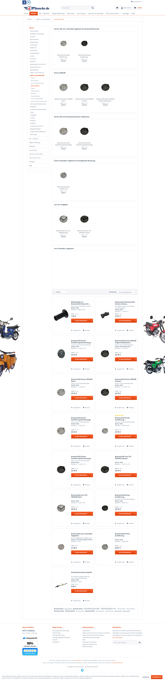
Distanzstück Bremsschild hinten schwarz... (125, 303)
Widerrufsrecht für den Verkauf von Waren (96, 633)
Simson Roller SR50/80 (37, 98)
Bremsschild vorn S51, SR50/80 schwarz (84, 232)
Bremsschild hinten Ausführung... (63, 56)
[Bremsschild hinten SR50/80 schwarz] (84, 87)
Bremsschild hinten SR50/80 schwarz (84, 100)
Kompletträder (34, 53)
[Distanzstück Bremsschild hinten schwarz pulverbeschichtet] (105, 315)
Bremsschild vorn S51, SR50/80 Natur (63, 232)
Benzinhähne (34, 39)
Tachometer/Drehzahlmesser (39, 109)
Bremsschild (59, 609)
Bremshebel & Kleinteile (37, 83)
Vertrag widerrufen (58, 635)
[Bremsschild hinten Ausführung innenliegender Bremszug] (63, 175)
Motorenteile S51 (35, 67)
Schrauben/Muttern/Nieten (39, 104)
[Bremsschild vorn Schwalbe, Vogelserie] (61, 546)
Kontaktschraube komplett (81, 572)
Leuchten (33, 59)
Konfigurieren (156, 677)
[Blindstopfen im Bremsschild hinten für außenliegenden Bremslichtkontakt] (61, 315)
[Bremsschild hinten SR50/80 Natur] (63, 87)
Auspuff (32, 37)
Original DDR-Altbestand (38, 132)
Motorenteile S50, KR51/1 (38, 64)
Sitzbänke (33, 107)
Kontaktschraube (92, 608)
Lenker (32, 56)
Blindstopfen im (108, 608)
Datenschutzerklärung (89, 644)
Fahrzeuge (33, 134)
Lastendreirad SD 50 (36, 126)
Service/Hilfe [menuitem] (137, 1)
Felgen (33, 88)
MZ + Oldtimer (33, 139)
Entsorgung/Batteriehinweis (61, 637)
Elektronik (33, 48)
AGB (83, 640)
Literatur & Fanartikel (36, 154)
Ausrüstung (33, 150)
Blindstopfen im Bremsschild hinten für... (80, 303)
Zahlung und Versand (89, 642)
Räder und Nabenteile (37, 75)
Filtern (58, 292)
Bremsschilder (35, 86)
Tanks (32, 112)
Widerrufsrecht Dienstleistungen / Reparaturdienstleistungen (93, 636)
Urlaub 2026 (56, 633)
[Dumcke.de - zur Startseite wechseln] (36, 8)
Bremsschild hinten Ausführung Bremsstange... (81, 342)
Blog (30, 165)
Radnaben (33, 93)
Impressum (86, 631)
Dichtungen (34, 45)
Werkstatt (32, 146)
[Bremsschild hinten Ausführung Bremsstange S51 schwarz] (84, 131)
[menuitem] (78, 9)
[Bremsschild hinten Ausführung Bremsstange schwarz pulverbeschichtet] (61, 353)
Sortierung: (112, 292)
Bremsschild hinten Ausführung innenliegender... (63, 188)
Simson (31, 28)
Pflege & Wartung (34, 142)
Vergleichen (77, 330)
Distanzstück (59, 611)
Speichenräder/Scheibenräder (39, 101)
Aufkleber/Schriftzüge (37, 34)
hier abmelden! (117, 637)
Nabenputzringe (35, 91)
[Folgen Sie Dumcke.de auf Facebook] (24, 2)
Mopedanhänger (35, 129)
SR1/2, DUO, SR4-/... (35, 158)
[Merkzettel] (117, 8)
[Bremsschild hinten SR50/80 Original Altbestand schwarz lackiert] (105, 87)
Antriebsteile (34, 31)
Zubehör (33, 123)
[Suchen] (93, 8)
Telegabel (33, 115)
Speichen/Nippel (35, 96)
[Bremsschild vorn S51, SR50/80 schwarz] (84, 219)
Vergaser (33, 120)
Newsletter (55, 642)
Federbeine (33, 50)
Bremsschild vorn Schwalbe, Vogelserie (82, 535)
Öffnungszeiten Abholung (60, 631)
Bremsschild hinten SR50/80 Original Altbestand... (105, 100)
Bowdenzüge (34, 42)
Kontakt (54, 640)
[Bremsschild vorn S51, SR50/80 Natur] (63, 219)
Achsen (33, 78)
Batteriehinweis (87, 646)
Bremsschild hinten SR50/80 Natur (63, 100)
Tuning (32, 118)
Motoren (33, 61)
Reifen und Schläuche (37, 73)
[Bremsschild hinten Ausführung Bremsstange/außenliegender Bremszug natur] (63, 43)
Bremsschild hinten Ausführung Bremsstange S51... (63, 144)
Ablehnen (146, 677)
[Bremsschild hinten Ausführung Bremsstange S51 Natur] (63, 131)
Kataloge (32, 162)
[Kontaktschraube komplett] (61, 585)
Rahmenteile (34, 70)
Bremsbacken (34, 80)
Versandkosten (78, 660)
